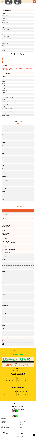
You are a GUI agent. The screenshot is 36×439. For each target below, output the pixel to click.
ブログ (21, 432)
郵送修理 (4, 218)
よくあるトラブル (5, 433)
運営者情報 (3, 428)
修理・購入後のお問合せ (5, 427)
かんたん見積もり (22, 421)
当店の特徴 (21, 424)
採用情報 (21, 427)
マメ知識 (21, 433)
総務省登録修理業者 (22, 428)
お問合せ (21, 426)
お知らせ (4, 432)
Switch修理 (4, 421)
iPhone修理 (4, 418)
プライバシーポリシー (16, 436)
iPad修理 (21, 418)
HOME (22, 436)
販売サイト (3, 422)
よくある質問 (4, 426)
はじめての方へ (5, 214)
